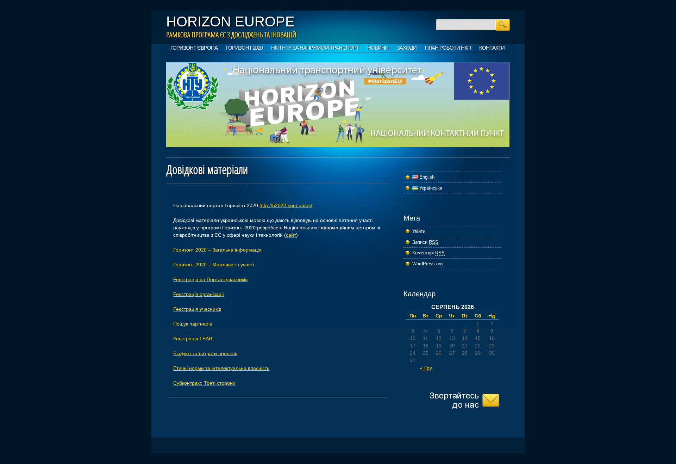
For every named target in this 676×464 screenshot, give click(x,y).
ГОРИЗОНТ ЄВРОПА (194, 48)
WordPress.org (427, 263)
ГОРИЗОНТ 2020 (244, 48)
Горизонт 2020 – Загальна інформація (217, 250)
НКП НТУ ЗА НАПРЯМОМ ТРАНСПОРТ (315, 48)
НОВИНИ (377, 48)
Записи (425, 242)
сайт (291, 235)
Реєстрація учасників (197, 309)
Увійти (418, 231)
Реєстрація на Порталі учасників (210, 279)
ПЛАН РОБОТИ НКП (448, 48)
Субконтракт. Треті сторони (204, 383)
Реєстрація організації (198, 294)
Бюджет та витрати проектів (205, 353)
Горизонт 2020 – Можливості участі (213, 264)
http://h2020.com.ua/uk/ (285, 205)
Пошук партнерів (192, 324)
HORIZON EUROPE (230, 21)
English (426, 177)
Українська (430, 188)
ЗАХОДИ (407, 48)
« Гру (426, 368)
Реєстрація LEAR (192, 338)
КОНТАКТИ (492, 48)
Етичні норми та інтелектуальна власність (221, 368)
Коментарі (428, 252)
